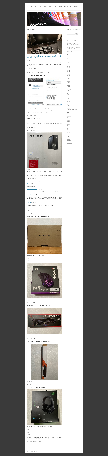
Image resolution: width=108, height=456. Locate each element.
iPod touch (69, 116)
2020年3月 (68, 83)
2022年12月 (69, 70)
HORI (55, 6)
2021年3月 (68, 74)
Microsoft (66, 6)
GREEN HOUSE (69, 110)
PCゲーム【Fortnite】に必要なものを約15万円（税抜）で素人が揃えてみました (44, 56)
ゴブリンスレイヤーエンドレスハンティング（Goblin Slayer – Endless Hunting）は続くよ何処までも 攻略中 (74, 42)
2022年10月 (69, 71)
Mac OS (68, 117)
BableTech (29, 202)
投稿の (69, 140)
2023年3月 (68, 67)
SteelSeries (29, 9)
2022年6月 (68, 73)
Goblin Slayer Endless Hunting (72, 109)
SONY (68, 128)
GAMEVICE (51, 6)
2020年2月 (68, 85)
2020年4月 (68, 82)
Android (68, 101)
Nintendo (68, 121)
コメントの (69, 141)
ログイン (68, 139)
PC (31, 441)
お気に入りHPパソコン (31, 194)
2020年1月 (68, 86)
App (32, 6)
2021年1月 (68, 75)
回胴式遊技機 (69, 132)
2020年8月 (68, 78)
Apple (36, 6)
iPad (67, 113)
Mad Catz (60, 6)
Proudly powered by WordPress (32, 451)
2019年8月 (68, 91)
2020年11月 (69, 77)
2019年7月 (68, 93)
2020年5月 (68, 81)
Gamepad (40, 6)
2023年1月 (68, 68)
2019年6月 (68, 94)
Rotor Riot (76, 6)
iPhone (68, 114)
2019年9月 (68, 90)
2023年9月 (68, 66)
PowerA (68, 124)
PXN (71, 6)
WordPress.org (69, 143)
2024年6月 (68, 64)
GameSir (45, 6)
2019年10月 (69, 89)
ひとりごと (69, 131)
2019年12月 (69, 87)
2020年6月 (68, 79)
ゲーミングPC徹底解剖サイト (32, 189)
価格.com (28, 183)
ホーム (28, 6)
